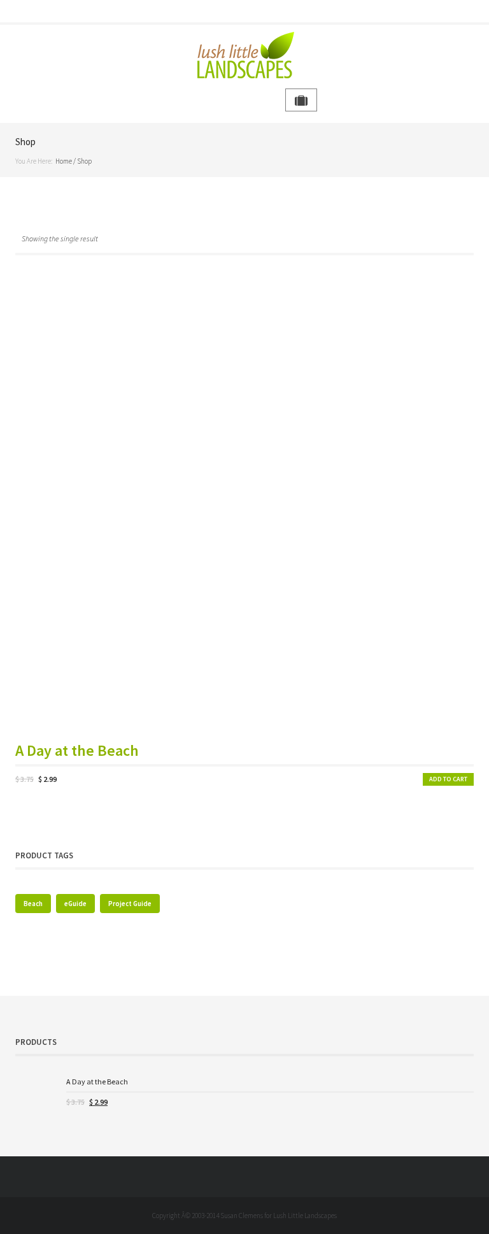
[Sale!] (244, 503)
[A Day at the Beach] (36, 1096)
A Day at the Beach (77, 750)
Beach (33, 903)
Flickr (244, 11)
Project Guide (130, 903)
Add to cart (448, 779)
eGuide (75, 903)
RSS (280, 11)
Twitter (227, 11)
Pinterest (262, 11)
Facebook (209, 11)
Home (63, 161)
